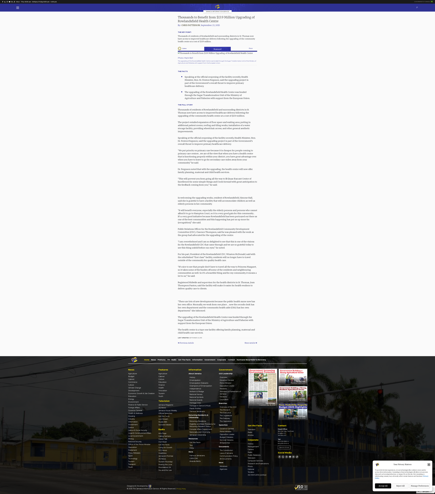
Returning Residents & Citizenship (198, 416)
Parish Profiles (195, 409)
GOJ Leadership (226, 374)
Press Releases (134, 453)
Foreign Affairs (134, 408)
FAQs (192, 448)
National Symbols (196, 397)
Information (197, 360)
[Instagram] (286, 457)
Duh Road (162, 442)
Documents (224, 447)
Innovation (162, 391)
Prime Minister (225, 383)
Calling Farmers (164, 436)
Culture (131, 385)
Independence (195, 389)
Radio (174, 360)
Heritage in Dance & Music (200, 406)
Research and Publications (258, 464)
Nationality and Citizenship (200, 432)
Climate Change (134, 388)
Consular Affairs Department (201, 429)
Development (133, 391)
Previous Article (186, 343)
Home (146, 360)
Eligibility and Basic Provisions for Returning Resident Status (202, 425)
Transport (132, 464)
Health (161, 388)
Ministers (223, 389)
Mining (131, 439)
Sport (130, 456)
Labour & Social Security (137, 430)
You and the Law (165, 470)
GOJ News (162, 450)
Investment (133, 425)
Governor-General (227, 380)
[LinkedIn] (293, 457)
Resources (193, 439)
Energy (131, 399)
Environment (133, 402)
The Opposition (226, 421)
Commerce (132, 382)
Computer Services (255, 461)
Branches (223, 403)
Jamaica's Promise (165, 456)
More (191, 452)
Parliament (132, 450)
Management (253, 447)
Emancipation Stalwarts (199, 383)
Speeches (223, 425)
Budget (131, 376)
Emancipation (195, 380)
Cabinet (131, 379)
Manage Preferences (420, 486)
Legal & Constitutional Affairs (139, 433)
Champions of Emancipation (201, 386)
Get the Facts (184, 360)
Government (209, 360)
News (153, 360)
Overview (223, 377)
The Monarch (225, 410)
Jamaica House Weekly (167, 411)
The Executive (225, 413)
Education (132, 396)
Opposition (132, 447)
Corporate (221, 360)
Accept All (383, 486)
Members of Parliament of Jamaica (230, 393)
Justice (131, 427)
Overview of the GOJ (228, 407)
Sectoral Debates (226, 440)
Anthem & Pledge (197, 392)
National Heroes (196, 394)
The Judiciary (225, 418)
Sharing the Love (165, 465)
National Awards (196, 400)
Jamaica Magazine (165, 405)
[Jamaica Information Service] (217, 7)
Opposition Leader (227, 386)
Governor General (135, 410)
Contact (231, 360)
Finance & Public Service (138, 405)
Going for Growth (165, 448)
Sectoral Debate (164, 425)
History (192, 377)
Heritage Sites (195, 403)
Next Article (250, 343)
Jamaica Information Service (217, 11)
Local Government (135, 436)
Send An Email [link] (284, 447)
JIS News (162, 408)
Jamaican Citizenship (198, 435)
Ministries (223, 466)
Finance (161, 385)
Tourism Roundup (165, 462)
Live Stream (163, 419)
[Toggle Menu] (18, 8)
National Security (135, 442)
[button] (429, 464)
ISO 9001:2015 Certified (257, 475)
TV (168, 360)
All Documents (226, 459)
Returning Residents (198, 421)
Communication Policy (229, 456)
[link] (3, 2)
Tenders (251, 472)
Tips (191, 445)
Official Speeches (165, 413)
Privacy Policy (181, 489)
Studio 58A (162, 422)
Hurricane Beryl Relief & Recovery (251, 360)
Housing (131, 416)
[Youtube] (290, 457)
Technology (132, 459)
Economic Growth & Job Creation (141, 393)
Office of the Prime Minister (139, 444)
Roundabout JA (164, 467)
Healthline (162, 453)
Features (162, 360)
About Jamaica (195, 374)
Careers (251, 449)
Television (251, 429)
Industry (131, 419)
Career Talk (162, 439)
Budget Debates (226, 437)
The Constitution (226, 450)
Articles (251, 435)
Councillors (224, 400)
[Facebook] (279, 457)
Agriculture (132, 374)
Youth (130, 467)
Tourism (131, 461)
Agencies (223, 469)
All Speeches (225, 443)
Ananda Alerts (195, 461)
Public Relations (254, 455)
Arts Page (162, 433)
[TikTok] (297, 457)
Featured (217, 49)
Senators (223, 397)
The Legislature (226, 416)
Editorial (251, 469)
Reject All (400, 486)
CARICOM (194, 458)
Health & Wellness (135, 413)
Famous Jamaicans (197, 411)
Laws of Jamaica (226, 453)
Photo (250, 466)
